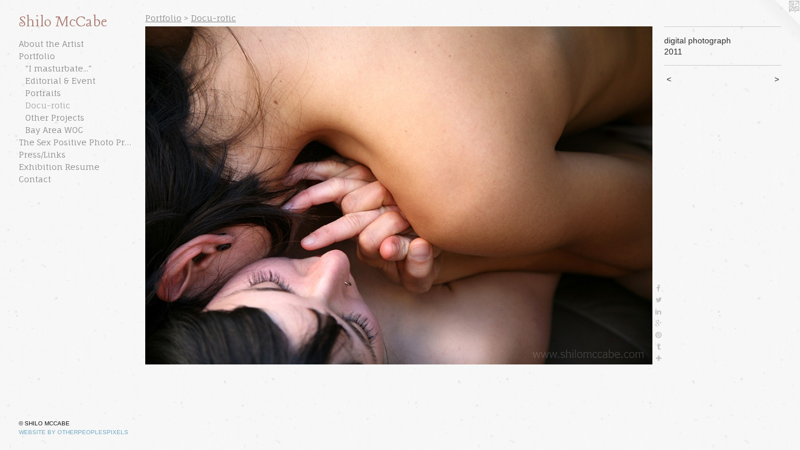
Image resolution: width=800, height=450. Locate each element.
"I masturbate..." (58, 68)
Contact (35, 179)
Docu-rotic (47, 105)
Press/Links (42, 154)
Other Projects (54, 117)
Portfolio (37, 56)
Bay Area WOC (54, 130)
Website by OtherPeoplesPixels (73, 432)
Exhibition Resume (59, 167)
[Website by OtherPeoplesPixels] (776, 23)
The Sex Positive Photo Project (77, 142)
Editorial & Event (60, 81)
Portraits (43, 93)
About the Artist (51, 44)
